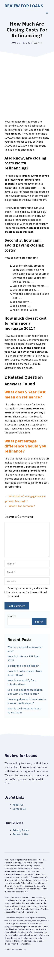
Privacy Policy (21, 830)
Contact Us (19, 808)
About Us (18, 804)
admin (38, 42)
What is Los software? (22, 506)
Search (11, 616)
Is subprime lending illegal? (23, 665)
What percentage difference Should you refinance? (25, 446)
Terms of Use (20, 834)
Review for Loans (23, 5)
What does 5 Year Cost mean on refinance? (25, 394)
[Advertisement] (27, 87)
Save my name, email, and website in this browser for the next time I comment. (28, 592)
